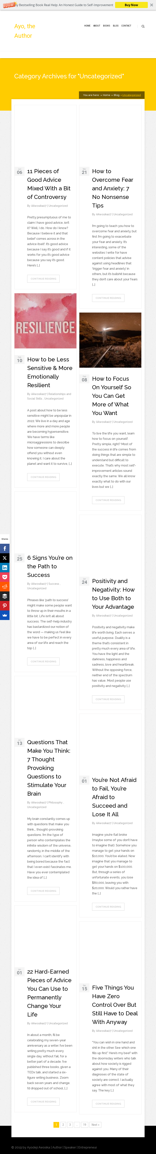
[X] (5, 558)
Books (106, 25)
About (96, 25)
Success (54, 583)
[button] (78, 5)
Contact (126, 25)
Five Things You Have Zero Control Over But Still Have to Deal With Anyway (115, 1004)
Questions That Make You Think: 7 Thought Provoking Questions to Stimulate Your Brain (48, 768)
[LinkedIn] (5, 567)
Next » (95, 1125)
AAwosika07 (39, 205)
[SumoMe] (5, 615)
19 (84, 1125)
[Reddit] (5, 586)
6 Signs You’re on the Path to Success (50, 566)
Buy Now (131, 5)
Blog (116, 25)
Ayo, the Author (24, 31)
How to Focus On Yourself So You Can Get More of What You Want (111, 395)
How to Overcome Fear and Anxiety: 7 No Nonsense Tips (112, 188)
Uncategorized (131, 95)
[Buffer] (5, 596)
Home (87, 25)
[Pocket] (5, 577)
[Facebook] (5, 548)
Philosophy (56, 802)
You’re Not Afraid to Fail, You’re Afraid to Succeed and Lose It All (114, 797)
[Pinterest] (5, 605)
